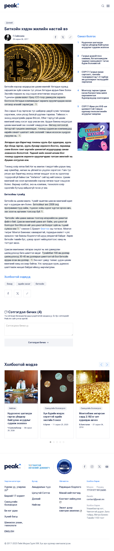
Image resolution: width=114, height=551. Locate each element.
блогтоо (45, 228)
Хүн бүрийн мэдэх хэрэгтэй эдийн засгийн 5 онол (53, 417)
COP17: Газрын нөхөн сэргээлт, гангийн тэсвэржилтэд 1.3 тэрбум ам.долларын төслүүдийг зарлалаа (95, 77)
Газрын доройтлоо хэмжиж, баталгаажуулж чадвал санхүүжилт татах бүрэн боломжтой (95, 60)
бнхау (10, 284)
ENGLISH (9, 531)
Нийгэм (12, 408)
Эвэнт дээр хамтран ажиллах (69, 509)
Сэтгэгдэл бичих (37, 342)
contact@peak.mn (95, 499)
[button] (102, 6)
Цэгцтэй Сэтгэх (41, 493)
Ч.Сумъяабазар (15, 428)
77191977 (91, 490)
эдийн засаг (24, 284)
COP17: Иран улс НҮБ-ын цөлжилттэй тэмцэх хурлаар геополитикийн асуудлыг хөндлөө (94, 110)
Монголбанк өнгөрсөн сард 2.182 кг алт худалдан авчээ (92, 417)
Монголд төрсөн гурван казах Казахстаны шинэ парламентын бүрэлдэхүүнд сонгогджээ (95, 94)
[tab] (50, 442)
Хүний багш (11, 516)
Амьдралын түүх (41, 487)
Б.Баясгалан (84, 425)
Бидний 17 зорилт (14, 495)
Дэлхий (9, 23)
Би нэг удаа (11, 510)
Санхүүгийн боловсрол (55, 408)
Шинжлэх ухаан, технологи (13, 524)
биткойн (40, 284)
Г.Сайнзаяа (18, 36)
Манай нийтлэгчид (70, 493)
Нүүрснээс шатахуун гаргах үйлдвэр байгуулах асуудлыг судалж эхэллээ (95, 45)
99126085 (101, 490)
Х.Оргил (46, 425)
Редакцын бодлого (70, 487)
